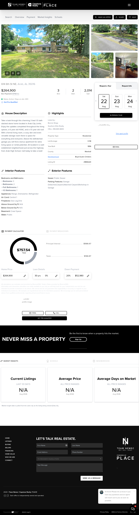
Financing (9, 451)
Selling (8, 448)
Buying (8, 444)
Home (7, 438)
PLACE (34, 492)
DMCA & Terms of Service (120, 512)
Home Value (10, 454)
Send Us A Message (92, 478)
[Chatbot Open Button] (132, 508)
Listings (8, 441)
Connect (8, 460)
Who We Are (10, 457)
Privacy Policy (104, 512)
